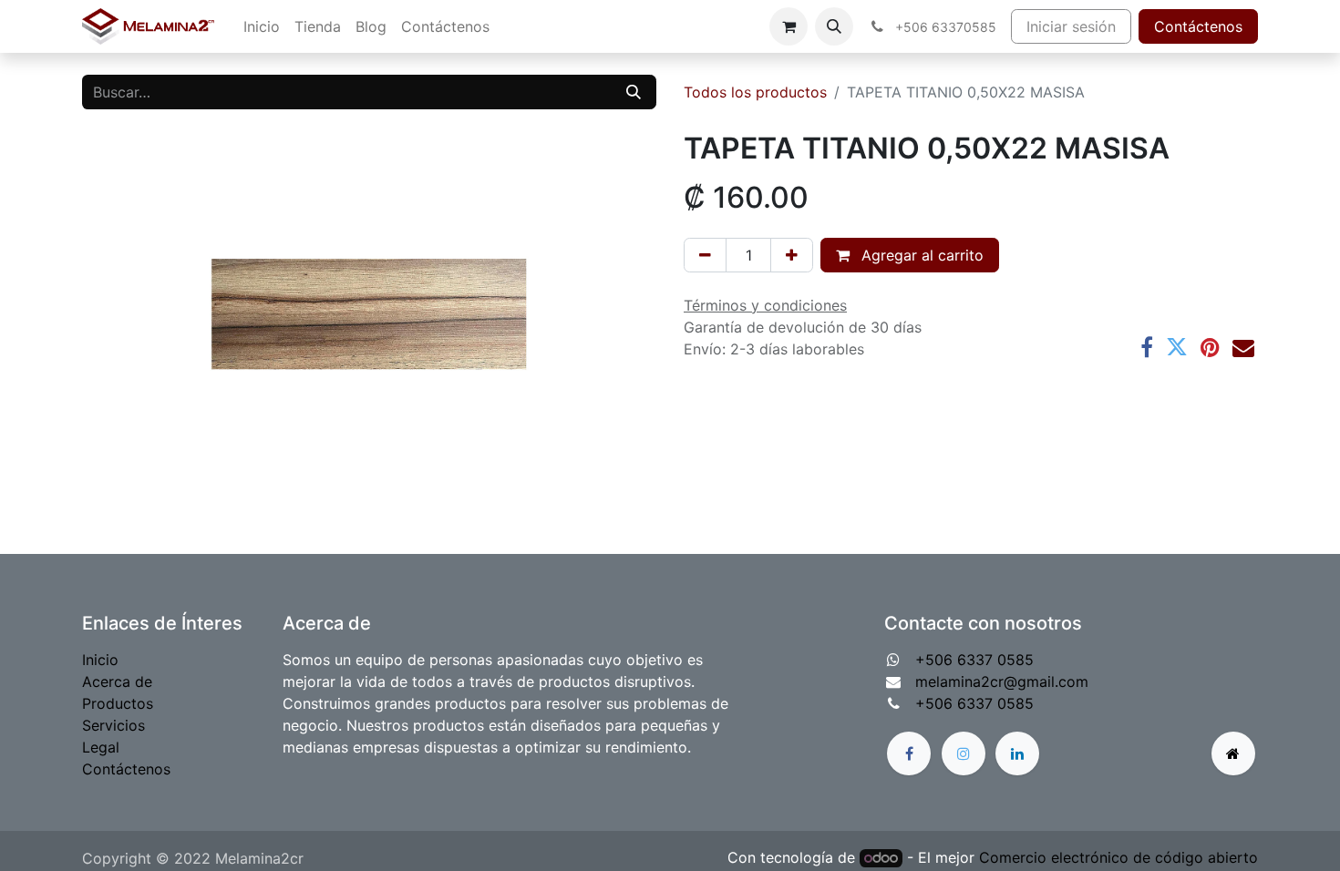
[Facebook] (1146, 347)
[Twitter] (1177, 347)
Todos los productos (755, 92)
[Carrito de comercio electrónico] (788, 26)
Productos (117, 703)
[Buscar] (633, 92)
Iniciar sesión (1071, 26)
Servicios (113, 725)
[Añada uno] (791, 255)
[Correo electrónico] (1243, 347)
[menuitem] (261, 26)
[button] (834, 26)
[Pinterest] (1210, 347)
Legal (100, 747)
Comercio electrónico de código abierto (1118, 857)
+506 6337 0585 (974, 660)
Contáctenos (1198, 26)
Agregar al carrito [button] (920, 255)
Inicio (100, 660)
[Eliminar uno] (705, 255)
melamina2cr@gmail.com (1001, 681)
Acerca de (117, 681)
